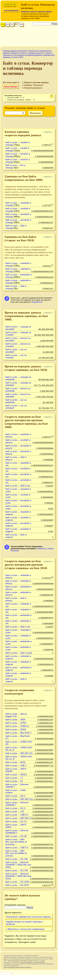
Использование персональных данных (17, 967)
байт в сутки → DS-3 (15, 796)
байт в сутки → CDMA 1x (17, 726)
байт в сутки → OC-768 (16, 870)
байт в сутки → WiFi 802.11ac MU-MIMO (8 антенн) (16, 853)
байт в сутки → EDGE (15, 729)
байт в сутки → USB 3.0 (16, 847)
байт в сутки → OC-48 (16, 836)
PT (12, 24)
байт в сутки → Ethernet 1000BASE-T (16, 831)
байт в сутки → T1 (14, 778)
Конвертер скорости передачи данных (36, 12)
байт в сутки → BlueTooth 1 (18, 733)
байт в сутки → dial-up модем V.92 (16, 715)
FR (21, 24)
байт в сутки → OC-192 (16, 859)
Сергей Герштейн (26, 962)
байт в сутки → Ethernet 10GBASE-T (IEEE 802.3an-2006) (18, 864)
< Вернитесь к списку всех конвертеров (25, 929)
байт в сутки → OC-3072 (17, 885)
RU (16, 24)
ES (7, 24)
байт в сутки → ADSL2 (16, 774)
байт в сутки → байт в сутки (18, 653)
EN (2, 24)
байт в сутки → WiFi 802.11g (19, 799)
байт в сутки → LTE (14, 811)
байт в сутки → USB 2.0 (16, 815)
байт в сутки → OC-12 (16, 821)
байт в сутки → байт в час (17, 485)
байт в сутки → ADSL (15, 762)
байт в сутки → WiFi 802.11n (19, 818)
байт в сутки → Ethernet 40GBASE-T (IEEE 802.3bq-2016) (18, 876)
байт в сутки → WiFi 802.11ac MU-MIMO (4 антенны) (16, 841)
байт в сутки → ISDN (15, 719)
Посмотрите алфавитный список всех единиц (28, 916)
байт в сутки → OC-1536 (17, 882)
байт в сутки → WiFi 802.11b (19, 753)
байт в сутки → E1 (14, 781)
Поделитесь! (37, 302)
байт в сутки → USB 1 (15, 765)
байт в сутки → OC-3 (15, 808)
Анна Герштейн (39, 962)
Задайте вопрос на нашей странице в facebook (24, 922)
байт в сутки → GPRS (15, 723)
